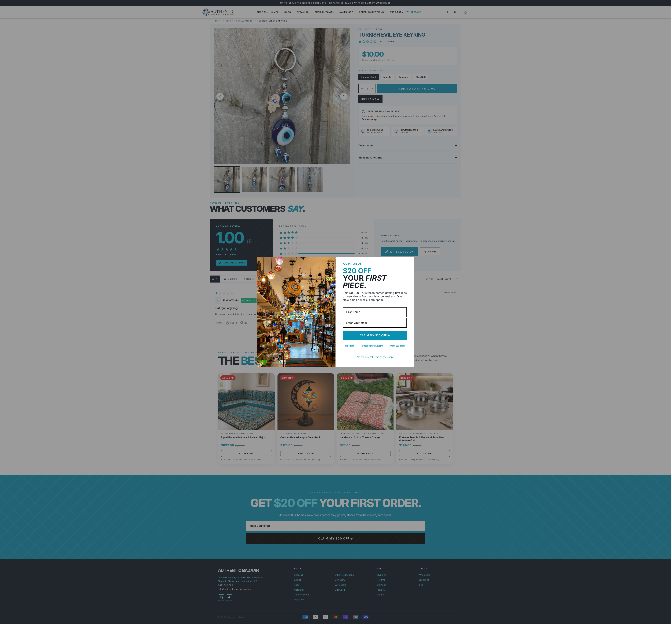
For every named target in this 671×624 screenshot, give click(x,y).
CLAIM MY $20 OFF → (375, 335)
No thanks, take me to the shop (375, 356)
